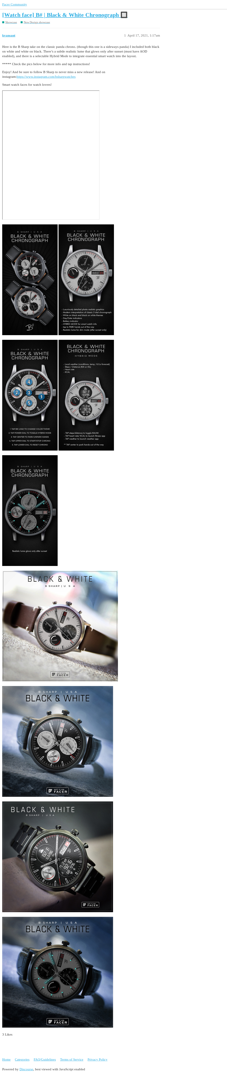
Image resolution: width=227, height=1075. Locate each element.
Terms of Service (71, 1059)
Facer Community (14, 4)
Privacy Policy (98, 1059)
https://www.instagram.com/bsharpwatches (46, 76)
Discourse (26, 1069)
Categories (22, 1059)
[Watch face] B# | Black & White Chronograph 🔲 (65, 15)
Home (6, 1059)
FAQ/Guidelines (45, 1059)
